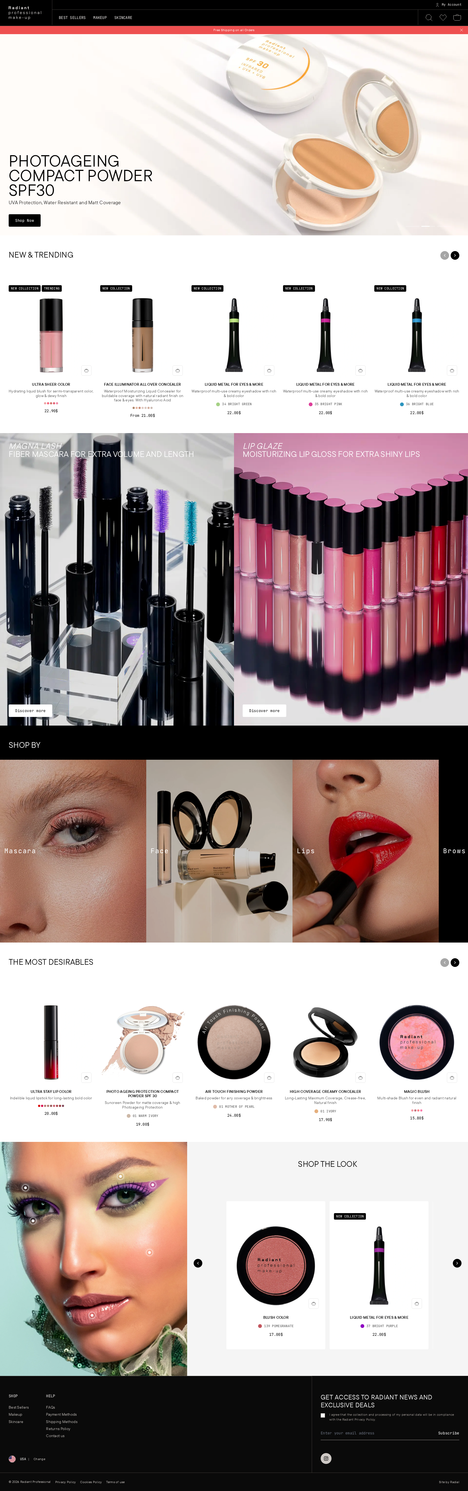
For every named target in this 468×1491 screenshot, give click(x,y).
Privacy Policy (250, 772)
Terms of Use (226, 772)
